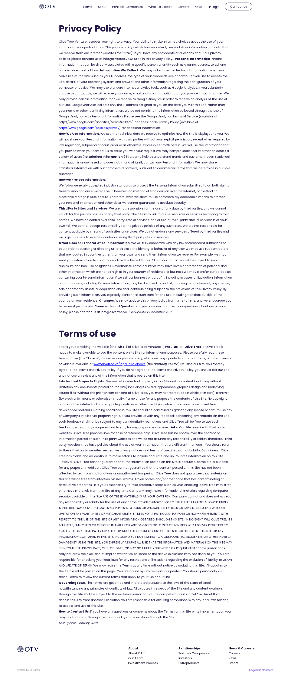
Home (87, 7)
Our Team (136, 658)
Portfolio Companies (127, 7)
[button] (102, 6)
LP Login (213, 7)
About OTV (136, 653)
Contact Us (238, 6)
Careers (183, 7)
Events (233, 663)
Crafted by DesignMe (28, 670)
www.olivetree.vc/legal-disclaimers (120, 364)
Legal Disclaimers (261, 670)
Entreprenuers (189, 663)
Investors (185, 658)
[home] (47, 6)
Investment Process (143, 663)
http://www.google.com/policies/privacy (89, 128)
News (198, 7)
